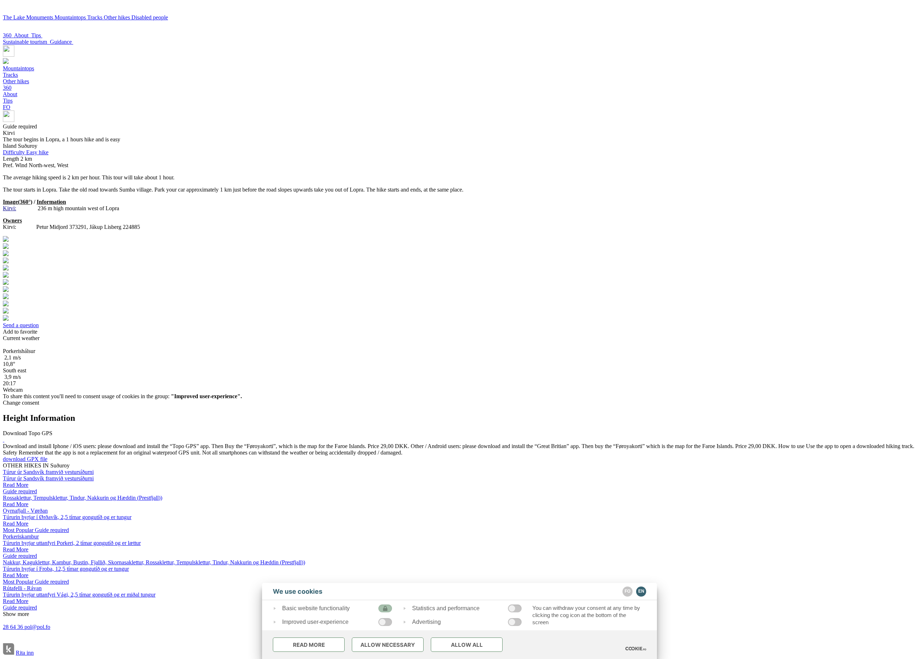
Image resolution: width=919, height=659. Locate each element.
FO (6, 107)
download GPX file (25, 459)
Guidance (61, 42)
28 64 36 (13, 627)
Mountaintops (71, 17)
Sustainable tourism (26, 42)
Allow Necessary (387, 644)
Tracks (95, 17)
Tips (36, 35)
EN (641, 591)
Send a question (21, 325)
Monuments (40, 17)
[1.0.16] (635, 648)
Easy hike (25, 152)
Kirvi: (9, 208)
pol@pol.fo (37, 627)
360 (8, 35)
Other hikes (117, 17)
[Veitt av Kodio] (8, 649)
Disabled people (149, 17)
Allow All (467, 644)
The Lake (14, 17)
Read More (309, 644)
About (22, 35)
